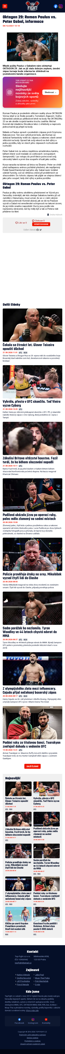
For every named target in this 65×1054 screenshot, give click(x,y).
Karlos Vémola (23, 974)
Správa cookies (32, 1038)
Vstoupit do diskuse (41, 224)
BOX (25, 352)
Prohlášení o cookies (32, 1041)
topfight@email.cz (23, 963)
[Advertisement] (32, 268)
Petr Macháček (41, 981)
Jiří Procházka (23, 981)
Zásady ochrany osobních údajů (32, 1044)
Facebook (19, 1023)
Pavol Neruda (23, 984)
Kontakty (46, 1023)
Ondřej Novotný (24, 978)
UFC (20, 352)
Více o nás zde (32, 1011)
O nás (37, 984)
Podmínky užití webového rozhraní (32, 1035)
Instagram (33, 1023)
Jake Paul (39, 974)
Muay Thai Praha (42, 978)
